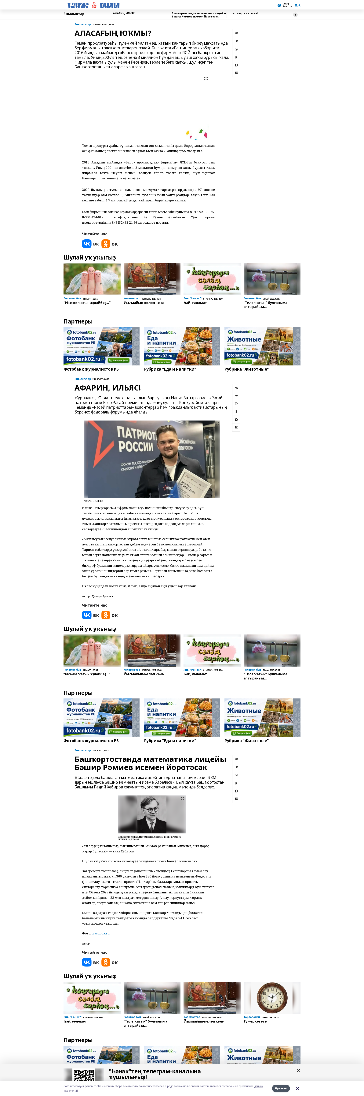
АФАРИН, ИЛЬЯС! (124, 13)
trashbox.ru (100, 933)
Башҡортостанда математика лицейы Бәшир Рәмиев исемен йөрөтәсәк (199, 15)
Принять (281, 1088)
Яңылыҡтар (74, 14)
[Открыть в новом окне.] (90, 243)
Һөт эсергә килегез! (244, 13)
